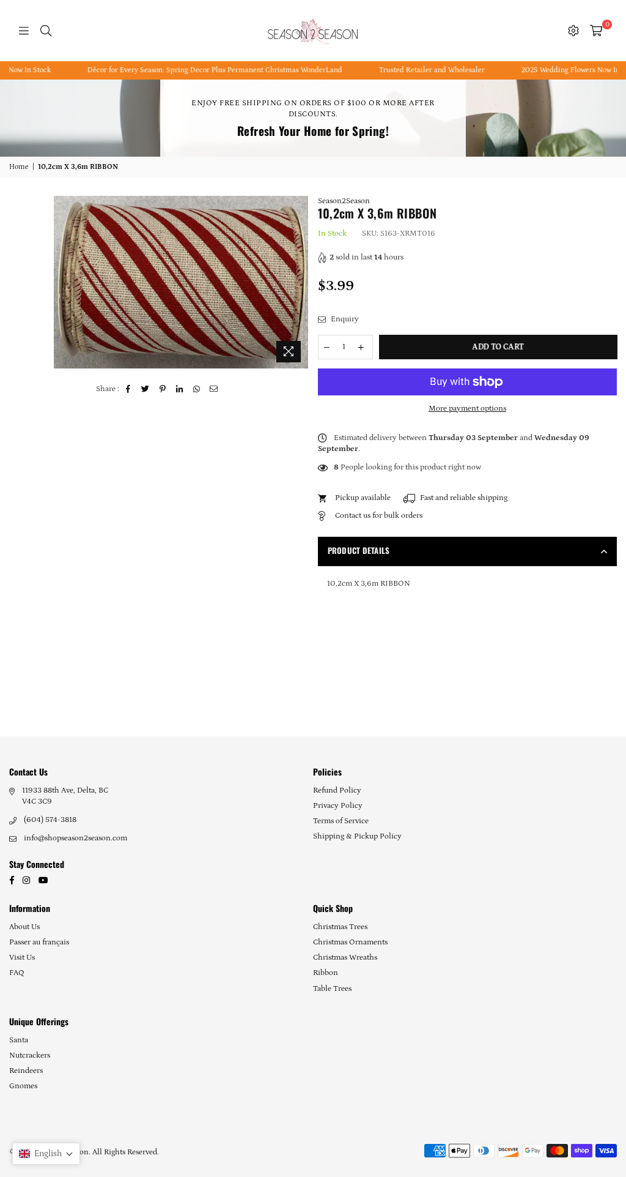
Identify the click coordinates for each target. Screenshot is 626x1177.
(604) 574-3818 (50, 819)
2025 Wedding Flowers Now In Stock (555, 70)
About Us (24, 927)
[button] (46, 1153)
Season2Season (344, 201)
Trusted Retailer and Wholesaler (406, 70)
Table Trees (332, 988)
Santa (18, 1040)
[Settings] (573, 30)
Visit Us (22, 957)
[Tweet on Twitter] (145, 389)
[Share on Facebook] (128, 389)
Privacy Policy (338, 805)
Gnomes (23, 1086)
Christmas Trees (340, 927)
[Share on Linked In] (180, 389)
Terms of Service (341, 821)
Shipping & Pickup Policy (357, 836)
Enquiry (344, 319)
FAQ (16, 972)
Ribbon (325, 972)
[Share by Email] (214, 389)
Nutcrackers (29, 1055)
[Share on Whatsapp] (197, 389)
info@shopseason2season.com (75, 838)
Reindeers (26, 1070)
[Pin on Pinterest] (163, 389)
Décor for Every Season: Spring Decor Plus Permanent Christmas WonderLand (189, 70)
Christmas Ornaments (350, 942)
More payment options (467, 408)
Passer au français (39, 942)
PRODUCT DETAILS (359, 550)
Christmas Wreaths (345, 957)
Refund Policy (337, 790)
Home (19, 167)
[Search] (46, 30)
